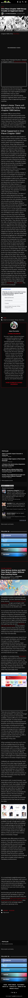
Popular (11, 485)
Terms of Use (22, 986)
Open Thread (12, 984)
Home (5, 984)
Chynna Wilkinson (11, 13)
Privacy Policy (14, 988)
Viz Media (19, 283)
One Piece (22, 319)
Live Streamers (9, 300)
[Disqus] (14, 406)
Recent (7, 485)
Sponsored (8, 568)
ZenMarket (22, 656)
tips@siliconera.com (17, 996)
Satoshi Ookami (11, 513)
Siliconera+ (20, 984)
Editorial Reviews (9, 297)
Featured (3, 568)
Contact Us (13, 986)
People (3, 485)
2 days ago (8, 517)
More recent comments (7, 524)
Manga (16, 319)
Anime (2, 6)
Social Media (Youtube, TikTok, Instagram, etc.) (12, 307)
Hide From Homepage (9, 319)
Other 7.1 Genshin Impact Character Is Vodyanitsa (12, 509)
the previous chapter (20, 61)
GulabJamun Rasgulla (13, 490)
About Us (5, 986)
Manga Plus (10, 283)
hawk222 (9, 503)
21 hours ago (10, 500)
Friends (7, 303)
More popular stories (7, 480)
